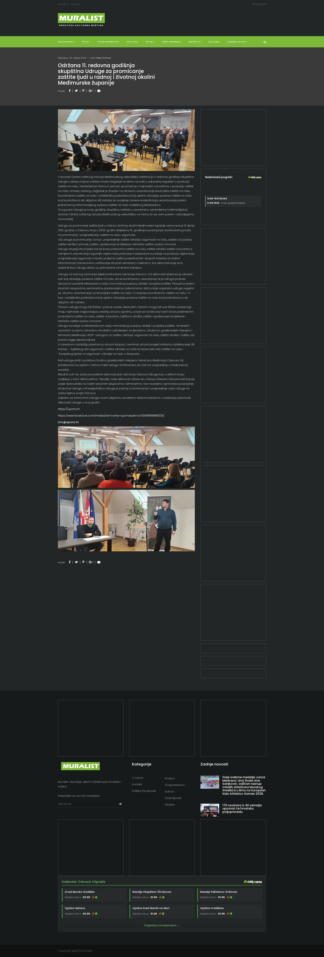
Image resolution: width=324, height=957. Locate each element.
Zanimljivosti (237, 41)
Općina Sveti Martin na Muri (150, 908)
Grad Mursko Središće (79, 892)
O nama (75, 4)
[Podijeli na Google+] (91, 91)
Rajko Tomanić (103, 57)
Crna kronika (171, 41)
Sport (150, 41)
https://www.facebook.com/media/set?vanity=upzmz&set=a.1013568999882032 (111, 415)
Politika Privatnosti (144, 791)
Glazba (170, 804)
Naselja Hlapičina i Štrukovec (152, 892)
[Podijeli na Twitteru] (76, 91)
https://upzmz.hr (69, 409)
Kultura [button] (214, 41)
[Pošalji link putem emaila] (98, 91)
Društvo (195, 41)
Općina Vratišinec (212, 908)
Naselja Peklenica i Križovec (218, 892)
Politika (132, 41)
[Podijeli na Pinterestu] (83, 91)
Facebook (260, 4)
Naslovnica (66, 41)
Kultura (169, 791)
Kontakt (62, 4)
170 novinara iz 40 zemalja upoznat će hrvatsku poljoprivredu (242, 808)
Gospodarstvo (108, 41)
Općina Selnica (75, 908)
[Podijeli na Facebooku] (69, 91)
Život (86, 41)
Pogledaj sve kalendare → (162, 925)
